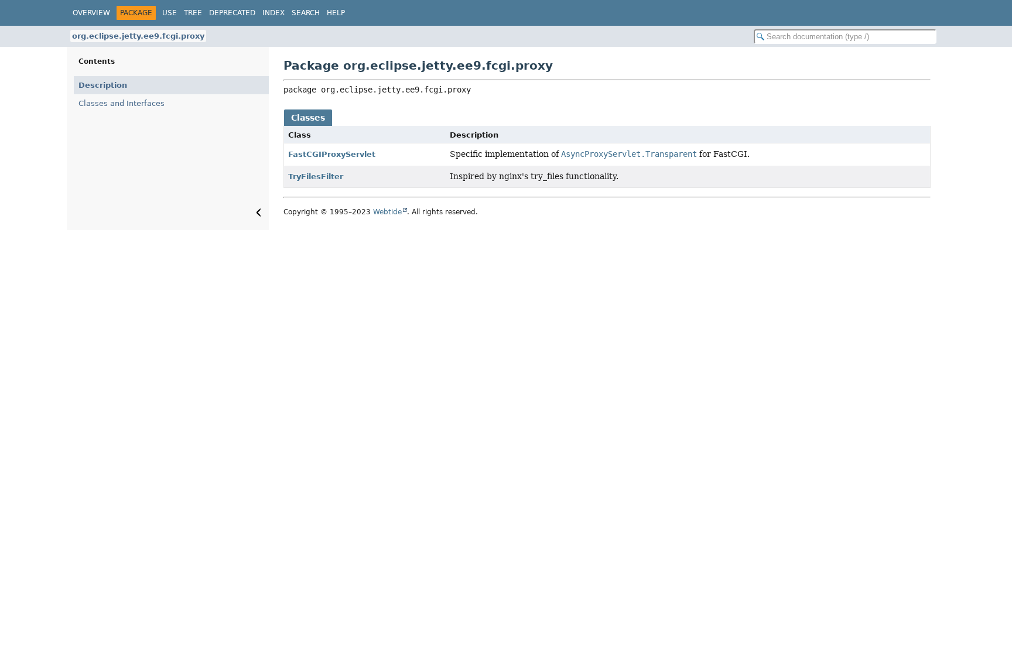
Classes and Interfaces (121, 103)
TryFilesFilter (315, 176)
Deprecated (232, 13)
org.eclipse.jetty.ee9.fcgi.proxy (138, 36)
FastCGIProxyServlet (331, 154)
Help (336, 13)
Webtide (387, 212)
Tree (193, 13)
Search (306, 13)
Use (169, 13)
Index (273, 13)
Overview (91, 13)
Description (102, 85)
